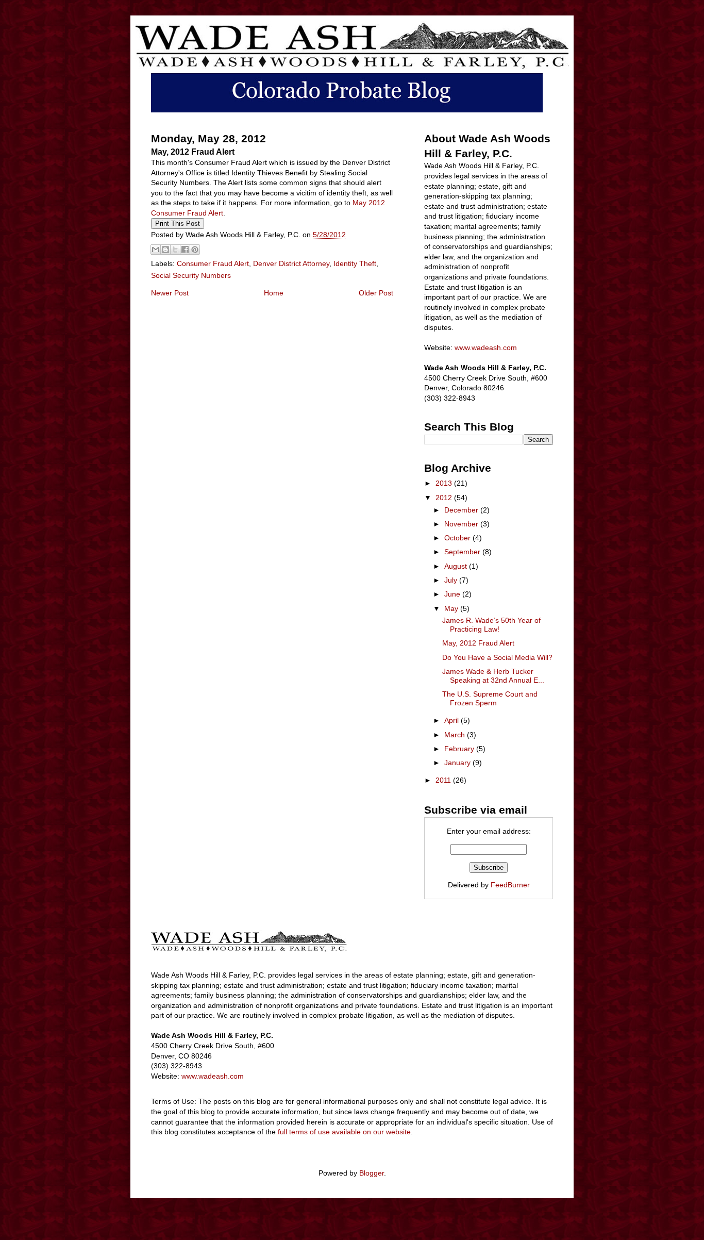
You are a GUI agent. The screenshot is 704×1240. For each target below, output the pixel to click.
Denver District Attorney (291, 263)
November (462, 524)
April (452, 720)
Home (273, 293)
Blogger (371, 1173)
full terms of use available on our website (344, 1132)
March (455, 735)
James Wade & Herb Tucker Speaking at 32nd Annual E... (493, 675)
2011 (444, 780)
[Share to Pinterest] (195, 249)
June (453, 594)
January (458, 762)
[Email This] (155, 249)
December (462, 510)
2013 (444, 483)
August (456, 566)
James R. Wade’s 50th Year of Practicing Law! (491, 624)
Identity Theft (354, 263)
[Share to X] (175, 249)
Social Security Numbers (191, 275)
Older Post (376, 293)
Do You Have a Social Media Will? (497, 657)
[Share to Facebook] (185, 249)
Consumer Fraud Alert (213, 263)
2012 (444, 497)
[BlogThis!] (165, 249)
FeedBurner (510, 885)
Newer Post (170, 293)
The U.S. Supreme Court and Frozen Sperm (490, 698)
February (460, 749)
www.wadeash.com (486, 347)
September (463, 552)
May (452, 608)
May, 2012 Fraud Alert (478, 643)
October (458, 538)
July (451, 580)
